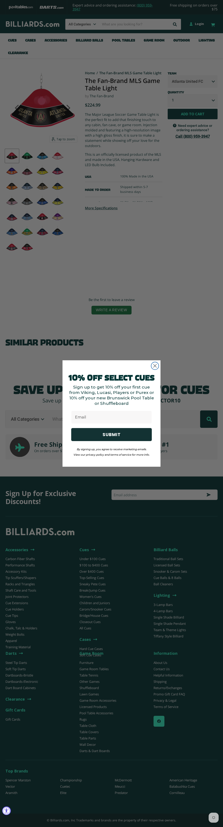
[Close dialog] (155, 366)
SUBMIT (112, 435)
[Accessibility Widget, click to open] (6, 810)
